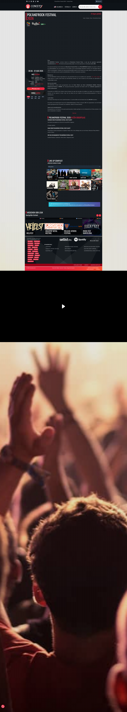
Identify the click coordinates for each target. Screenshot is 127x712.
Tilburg (36, 249)
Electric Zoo (49, 250)
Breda (37, 253)
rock (92, 76)
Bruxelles (30, 241)
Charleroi (30, 249)
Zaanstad (36, 259)
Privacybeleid (90, 269)
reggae (98, 76)
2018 (39, 98)
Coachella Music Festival (52, 248)
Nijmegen (37, 255)
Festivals (67, 7)
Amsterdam (36, 241)
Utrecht (36, 245)
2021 (28, 98)
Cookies (98, 269)
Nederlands (99, 1)
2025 (32, 96)
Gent (29, 247)
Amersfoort (30, 261)
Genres (74, 7)
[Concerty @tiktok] (36, 1)
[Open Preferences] (3, 706)
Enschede (30, 257)
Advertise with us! (95, 265)
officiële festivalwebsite (57, 205)
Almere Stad (31, 253)
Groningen (35, 251)
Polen (57, 63)
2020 (32, 98)
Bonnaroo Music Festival (71, 246)
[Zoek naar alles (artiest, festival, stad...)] (100, 7)
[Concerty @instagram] (29, 1)
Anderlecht (30, 255)
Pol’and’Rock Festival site (39, 84)
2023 (39, 96)
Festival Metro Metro (70, 250)
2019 (35, 98)
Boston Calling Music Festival (92, 246)
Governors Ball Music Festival (92, 250)
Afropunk (48, 246)
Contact (86, 265)
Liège (29, 251)
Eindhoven (34, 247)
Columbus (59, 7)
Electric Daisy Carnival (90, 248)
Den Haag (37, 243)
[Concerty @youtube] (38, 1)
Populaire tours (78, 265)
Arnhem (30, 259)
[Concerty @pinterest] (31, 1)
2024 (36, 96)
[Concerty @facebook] (27, 1)
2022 (43, 96)
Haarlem (36, 257)
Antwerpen (30, 245)
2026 (28, 96)
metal (95, 76)
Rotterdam (30, 243)
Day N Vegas (68, 248)
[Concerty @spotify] (33, 1)
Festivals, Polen (36, 88)
